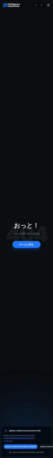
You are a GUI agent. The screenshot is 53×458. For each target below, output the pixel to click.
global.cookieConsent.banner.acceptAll (20, 446)
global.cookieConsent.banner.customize (28, 452)
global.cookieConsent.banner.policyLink (19, 438)
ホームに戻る (26, 244)
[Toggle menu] (48, 5)
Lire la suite (8, 441)
